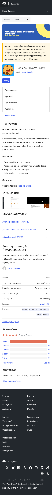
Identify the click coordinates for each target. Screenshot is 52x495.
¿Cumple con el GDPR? (12, 237)
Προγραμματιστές (10, 425)
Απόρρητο (6, 409)
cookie (24, 309)
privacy (46, 314)
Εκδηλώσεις (32, 421)
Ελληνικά (12, 461)
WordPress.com (9, 438)
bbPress (6, 446)
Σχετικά (6, 396)
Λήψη (6, 81)
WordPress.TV (8, 430)
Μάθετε (6, 417)
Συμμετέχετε (33, 417)
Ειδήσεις (6, 400)
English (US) (45, 304)
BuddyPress (7, 450)
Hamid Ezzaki (27, 72)
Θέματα (30, 400)
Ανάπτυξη (9, 109)
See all (47, 363)
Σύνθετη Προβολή (10, 321)
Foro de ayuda (24, 186)
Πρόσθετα (31, 404)
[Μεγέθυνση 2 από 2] (46, 200)
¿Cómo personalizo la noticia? (15, 222)
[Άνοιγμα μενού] (48, 3)
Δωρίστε (31, 425)
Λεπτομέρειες (11, 90)
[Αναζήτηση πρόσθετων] (28, 19)
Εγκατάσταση (11, 102)
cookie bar (33, 309)
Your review (7, 363)
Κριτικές (9, 96)
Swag (31, 430)
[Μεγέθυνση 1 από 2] (22, 200)
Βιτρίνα (30, 396)
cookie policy (44, 309)
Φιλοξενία (7, 404)
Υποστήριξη (10, 115)
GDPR (39, 314)
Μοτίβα (30, 409)
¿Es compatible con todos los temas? (19, 229)
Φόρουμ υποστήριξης (12, 381)
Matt (4, 442)
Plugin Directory (8, 11)
